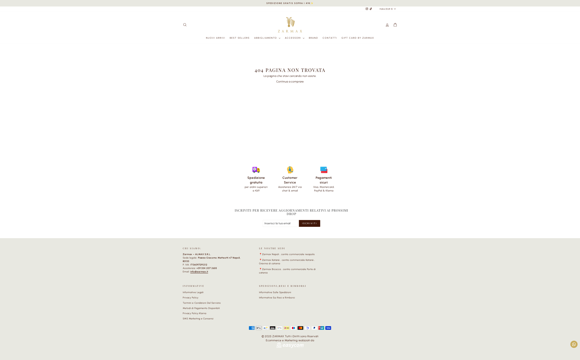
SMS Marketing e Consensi (198, 318)
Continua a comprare (290, 81)
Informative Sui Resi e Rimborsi (277, 297)
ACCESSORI (293, 38)
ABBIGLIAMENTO (266, 38)
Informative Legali (193, 292)
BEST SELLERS (240, 38)
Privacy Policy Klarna (194, 313)
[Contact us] (574, 344)
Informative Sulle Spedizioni (275, 292)
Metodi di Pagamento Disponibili (201, 308)
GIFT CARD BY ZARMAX (358, 38)
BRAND (313, 38)
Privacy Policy (190, 297)
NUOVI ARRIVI (215, 38)
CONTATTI (330, 38)
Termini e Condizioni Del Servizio (202, 302)
